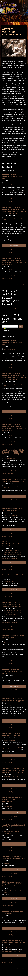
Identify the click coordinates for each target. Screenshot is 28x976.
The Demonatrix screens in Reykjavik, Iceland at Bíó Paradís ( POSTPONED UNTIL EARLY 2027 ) (14, 261)
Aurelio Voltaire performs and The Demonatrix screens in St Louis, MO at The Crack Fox (13, 770)
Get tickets (14, 245)
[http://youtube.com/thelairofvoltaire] (17, 309)
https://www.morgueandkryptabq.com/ (11, 241)
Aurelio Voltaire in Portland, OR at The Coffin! (12, 912)
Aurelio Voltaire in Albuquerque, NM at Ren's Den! (12, 176)
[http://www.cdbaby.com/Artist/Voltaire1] (10, 309)
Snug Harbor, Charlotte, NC (11, 515)
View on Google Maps (7, 201)
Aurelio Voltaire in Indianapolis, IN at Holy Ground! (14, 826)
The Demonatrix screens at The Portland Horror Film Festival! (13, 941)
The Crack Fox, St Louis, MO (11, 777)
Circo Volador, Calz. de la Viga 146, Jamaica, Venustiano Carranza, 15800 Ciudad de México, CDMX (13, 612)
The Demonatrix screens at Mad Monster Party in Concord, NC (14, 480)
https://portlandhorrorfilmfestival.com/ (11, 951)
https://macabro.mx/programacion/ (10, 558)
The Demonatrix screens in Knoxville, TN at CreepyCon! (13, 700)
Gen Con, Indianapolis (9, 740)
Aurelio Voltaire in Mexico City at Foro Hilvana (13, 576)
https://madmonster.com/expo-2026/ (15, 492)
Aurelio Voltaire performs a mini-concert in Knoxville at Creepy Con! (12, 671)
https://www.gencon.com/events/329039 (12, 748)
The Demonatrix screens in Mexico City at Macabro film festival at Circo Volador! (12, 604)
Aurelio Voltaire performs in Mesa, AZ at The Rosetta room (13, 857)
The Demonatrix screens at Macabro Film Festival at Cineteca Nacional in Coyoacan (13, 544)
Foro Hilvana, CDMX (9, 581)
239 (17, 284)
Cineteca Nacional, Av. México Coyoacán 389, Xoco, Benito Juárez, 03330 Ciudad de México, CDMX (13, 552)
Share (15, 198)
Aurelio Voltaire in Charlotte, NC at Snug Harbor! (13, 509)
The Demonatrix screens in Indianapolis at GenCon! (12, 734)
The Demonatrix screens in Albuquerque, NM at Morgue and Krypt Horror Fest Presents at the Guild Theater (14, 210)
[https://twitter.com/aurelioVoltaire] (15, 309)
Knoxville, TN (7, 678)
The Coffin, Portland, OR (10, 918)
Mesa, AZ (6, 863)
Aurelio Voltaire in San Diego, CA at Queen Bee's (13, 636)
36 (17, 968)
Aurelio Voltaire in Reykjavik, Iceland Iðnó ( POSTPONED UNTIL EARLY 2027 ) (13, 452)
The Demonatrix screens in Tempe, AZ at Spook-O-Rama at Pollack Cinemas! (14, 884)
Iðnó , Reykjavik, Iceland (10, 458)
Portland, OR (7, 947)
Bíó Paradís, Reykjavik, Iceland (11, 269)
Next (23, 284)
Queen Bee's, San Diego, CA (11, 642)
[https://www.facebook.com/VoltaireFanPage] (13, 309)
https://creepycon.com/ (7, 716)
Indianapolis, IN (8, 806)
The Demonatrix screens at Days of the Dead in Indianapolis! (12, 799)
